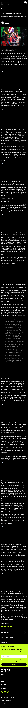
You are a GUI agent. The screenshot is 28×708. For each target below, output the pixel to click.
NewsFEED (3, 685)
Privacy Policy (4, 703)
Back (2, 8)
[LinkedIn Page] (5, 692)
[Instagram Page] (2, 692)
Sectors (3, 677)
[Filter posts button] (25, 632)
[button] (25, 2)
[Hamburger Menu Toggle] (25, 2)
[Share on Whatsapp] (11, 626)
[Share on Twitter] (2, 626)
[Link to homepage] (6, 3)
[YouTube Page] (8, 692)
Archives (3, 688)
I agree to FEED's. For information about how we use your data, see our (13, 660)
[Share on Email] (8, 626)
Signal (2, 674)
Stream (3, 681)
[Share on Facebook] (5, 626)
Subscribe (14, 664)
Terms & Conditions (6, 700)
